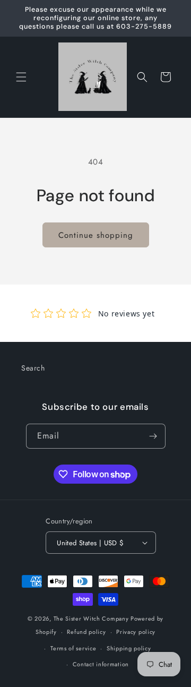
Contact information (101, 664)
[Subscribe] (153, 436)
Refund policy (86, 632)
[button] (21, 77)
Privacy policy (135, 632)
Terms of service (73, 648)
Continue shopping (95, 235)
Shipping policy (129, 648)
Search (33, 368)
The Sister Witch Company (91, 618)
